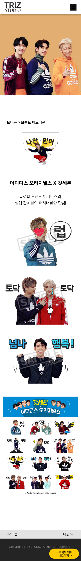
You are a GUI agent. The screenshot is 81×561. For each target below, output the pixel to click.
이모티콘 (10, 122)
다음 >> (68, 534)
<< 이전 (12, 534)
